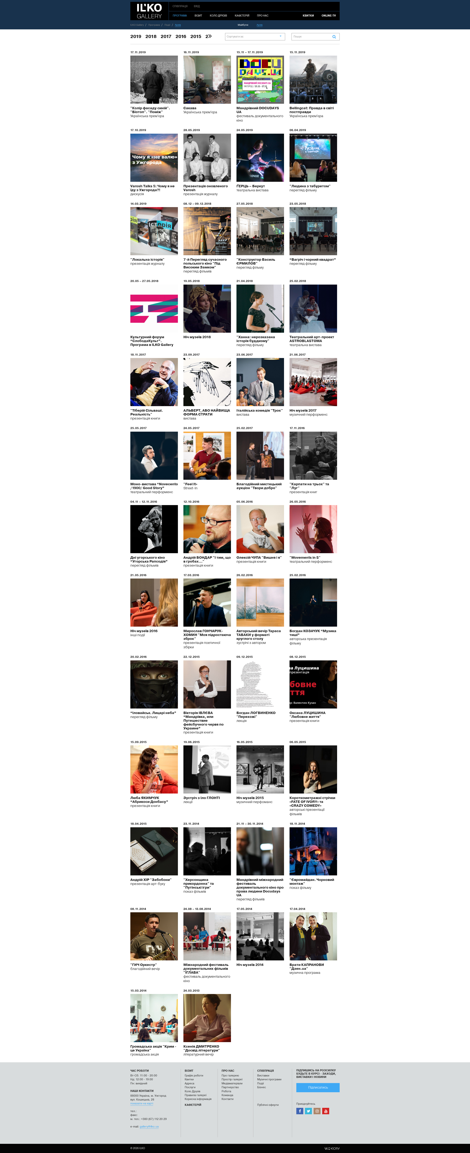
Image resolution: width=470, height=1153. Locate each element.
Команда (227, 1095)
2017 (166, 37)
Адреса (189, 1083)
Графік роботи (194, 1076)
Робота (226, 1091)
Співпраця (180, 6)
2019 (135, 37)
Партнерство (230, 1087)
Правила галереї (196, 1095)
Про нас (262, 16)
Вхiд (197, 6)
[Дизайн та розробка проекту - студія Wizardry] (332, 1148)
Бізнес (261, 1087)
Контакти (228, 1099)
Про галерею (231, 1076)
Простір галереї (232, 1079)
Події (260, 1083)
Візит (198, 16)
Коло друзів (218, 16)
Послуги (190, 1087)
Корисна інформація (198, 1099)
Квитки (308, 16)
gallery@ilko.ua (149, 1127)
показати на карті (141, 1103)
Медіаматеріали (232, 1083)
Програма (180, 16)
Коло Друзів (192, 1091)
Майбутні (243, 25)
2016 (181, 37)
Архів (260, 25)
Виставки (263, 1076)
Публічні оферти (268, 1105)
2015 (195, 37)
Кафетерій (242, 16)
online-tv (329, 16)
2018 (151, 37)
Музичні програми (269, 1079)
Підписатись (318, 1087)
